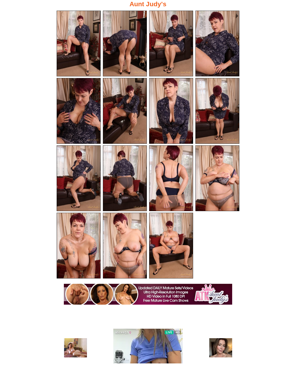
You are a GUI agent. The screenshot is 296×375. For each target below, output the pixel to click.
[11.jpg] (171, 178)
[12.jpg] (217, 178)
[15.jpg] (171, 245)
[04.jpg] (217, 43)
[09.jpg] (79, 178)
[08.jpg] (217, 111)
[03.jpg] (171, 43)
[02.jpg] (125, 43)
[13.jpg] (79, 245)
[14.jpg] (125, 245)
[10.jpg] (125, 178)
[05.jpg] (79, 111)
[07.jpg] (171, 111)
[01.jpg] (79, 43)
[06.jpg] (125, 111)
